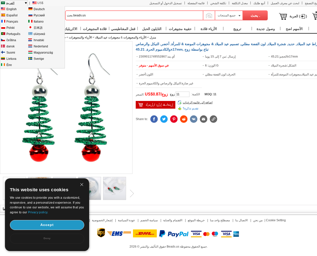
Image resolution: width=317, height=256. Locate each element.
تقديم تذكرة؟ (190, 108)
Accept (47, 225)
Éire (9, 65)
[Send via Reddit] (183, 119)
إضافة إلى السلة (155, 105)
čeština (11, 40)
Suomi (10, 52)
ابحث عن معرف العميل (285, 3)
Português (13, 34)
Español (12, 15)
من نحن (258, 220)
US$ (40, 3)
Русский (39, 15)
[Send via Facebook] (154, 119)
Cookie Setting (276, 220)
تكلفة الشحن (218, 3)
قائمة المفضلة (196, 3)
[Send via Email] (203, 119)
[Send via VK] (193, 119)
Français (12, 21)
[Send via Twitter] (164, 119)
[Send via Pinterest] (174, 119)
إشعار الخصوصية (102, 220)
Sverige (39, 59)
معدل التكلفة (240, 3)
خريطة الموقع (196, 220)
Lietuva (11, 59)
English (11, 9)
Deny (47, 238)
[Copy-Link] (213, 119)
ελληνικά (39, 34)
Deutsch (39, 9)
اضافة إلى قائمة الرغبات (197, 102)
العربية (10, 3)
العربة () (298, 16)
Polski (10, 28)
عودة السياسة (126, 220)
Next (130, 193)
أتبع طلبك (259, 3)
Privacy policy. (38, 212)
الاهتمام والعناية (172, 220)
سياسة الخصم (149, 220)
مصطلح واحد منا (220, 220)
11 (214, 94)
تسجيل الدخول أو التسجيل (165, 3)
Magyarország (43, 52)
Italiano (39, 21)
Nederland (41, 46)
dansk (10, 46)
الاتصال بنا (241, 220)
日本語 (38, 28)
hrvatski (39, 40)
